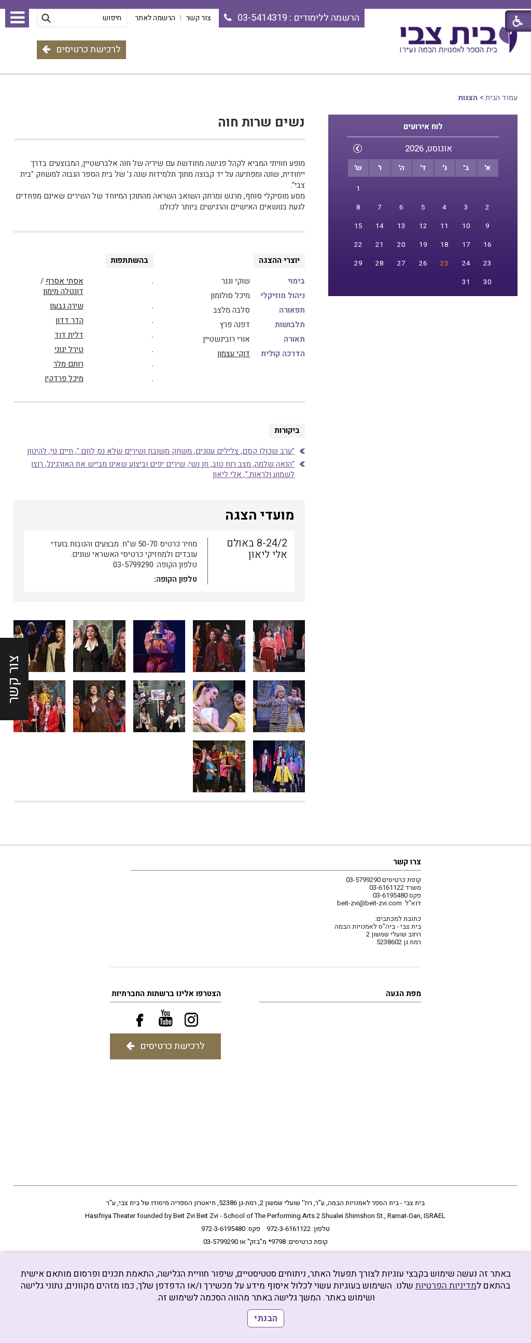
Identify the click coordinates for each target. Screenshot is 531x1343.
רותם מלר (68, 364)
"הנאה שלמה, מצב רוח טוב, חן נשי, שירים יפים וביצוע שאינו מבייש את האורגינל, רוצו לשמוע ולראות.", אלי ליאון (163, 469)
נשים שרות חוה (261, 122)
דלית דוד (68, 335)
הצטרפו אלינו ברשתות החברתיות (166, 993)
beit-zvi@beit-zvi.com (369, 903)
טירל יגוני (68, 349)
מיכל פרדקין (64, 378)
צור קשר (14, 679)
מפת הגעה (403, 993)
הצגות (468, 97)
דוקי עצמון (233, 353)
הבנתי (265, 1318)
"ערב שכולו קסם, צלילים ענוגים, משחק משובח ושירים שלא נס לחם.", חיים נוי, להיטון (161, 451)
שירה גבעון (66, 306)
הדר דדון (69, 320)
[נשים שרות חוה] (279, 646)
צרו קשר (407, 862)
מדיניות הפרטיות (446, 1285)
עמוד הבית (501, 97)
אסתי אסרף (64, 281)
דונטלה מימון (63, 291)
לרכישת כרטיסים (88, 50)
